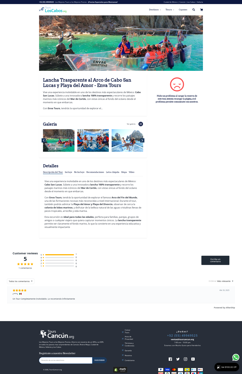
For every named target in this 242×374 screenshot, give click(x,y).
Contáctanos (130, 360)
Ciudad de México (171, 2)
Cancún (182, 2)
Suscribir (100, 360)
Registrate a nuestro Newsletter (57, 353)
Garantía (128, 350)
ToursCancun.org (55, 369)
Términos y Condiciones (129, 344)
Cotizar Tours (127, 331)
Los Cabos (191, 2)
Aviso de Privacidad (129, 337)
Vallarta (200, 2)
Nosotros (128, 355)
